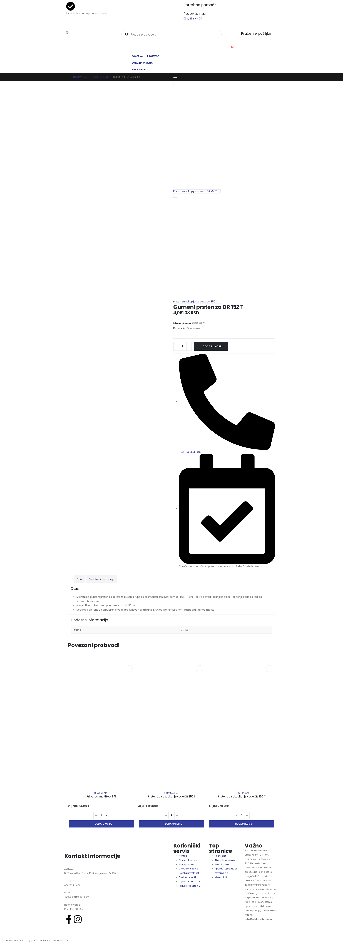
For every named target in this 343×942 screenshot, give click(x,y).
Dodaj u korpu (213, 346)
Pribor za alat (194, 328)
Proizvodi (153, 56)
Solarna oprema (142, 62)
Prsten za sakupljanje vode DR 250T (171, 796)
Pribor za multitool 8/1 (101, 796)
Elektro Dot (140, 69)
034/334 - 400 (72, 885)
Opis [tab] (79, 579)
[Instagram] (77, 919)
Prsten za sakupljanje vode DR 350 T (242, 796)
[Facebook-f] (68, 919)
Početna (137, 56)
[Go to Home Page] (67, 77)
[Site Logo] (79, 34)
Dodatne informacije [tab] (102, 579)
